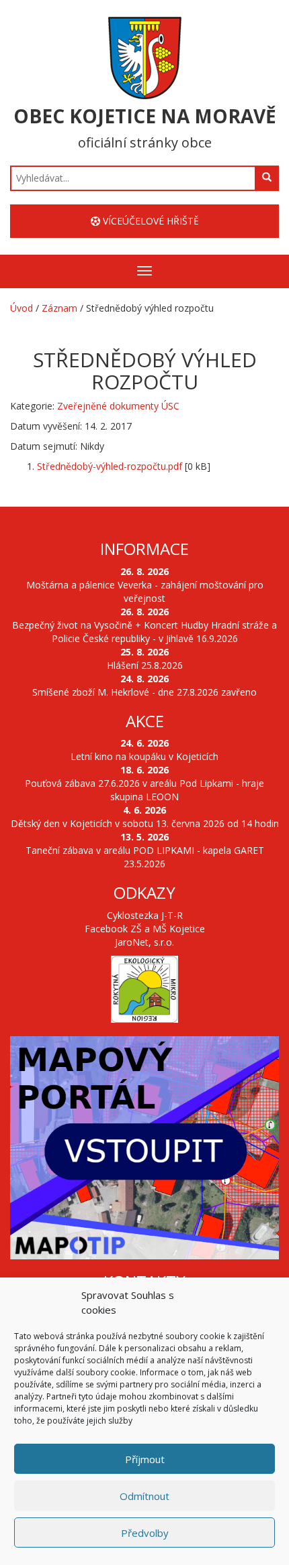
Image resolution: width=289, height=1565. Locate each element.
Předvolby (145, 1533)
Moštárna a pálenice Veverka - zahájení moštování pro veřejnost (144, 591)
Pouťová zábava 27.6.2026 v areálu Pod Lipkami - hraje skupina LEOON (144, 790)
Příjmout (145, 1459)
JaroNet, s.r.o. (144, 942)
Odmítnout (144, 1496)
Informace (144, 549)
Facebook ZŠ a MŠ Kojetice (145, 928)
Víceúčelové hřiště (149, 220)
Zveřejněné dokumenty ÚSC (118, 405)
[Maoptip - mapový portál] (144, 1147)
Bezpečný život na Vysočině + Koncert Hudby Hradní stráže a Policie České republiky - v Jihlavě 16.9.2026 (144, 632)
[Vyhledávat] (267, 178)
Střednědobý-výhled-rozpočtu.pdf (109, 466)
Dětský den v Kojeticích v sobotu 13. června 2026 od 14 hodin (145, 823)
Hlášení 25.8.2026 (145, 665)
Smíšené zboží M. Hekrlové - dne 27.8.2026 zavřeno (144, 692)
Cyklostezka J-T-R (145, 915)
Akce (145, 721)
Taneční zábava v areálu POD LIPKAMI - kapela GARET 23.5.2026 (145, 857)
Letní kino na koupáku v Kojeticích (144, 756)
